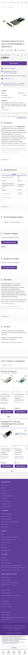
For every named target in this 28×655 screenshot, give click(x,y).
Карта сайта (4, 527)
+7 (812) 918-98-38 (5, 615)
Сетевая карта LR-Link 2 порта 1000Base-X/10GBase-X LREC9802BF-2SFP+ (5, 397)
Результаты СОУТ (6, 504)
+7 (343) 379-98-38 (5, 580)
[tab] (8, 116)
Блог (2, 534)
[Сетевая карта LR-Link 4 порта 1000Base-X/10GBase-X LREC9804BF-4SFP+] (7, 435)
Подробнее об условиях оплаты (11, 342)
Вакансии (4, 490)
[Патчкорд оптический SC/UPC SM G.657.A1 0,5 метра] (21, 435)
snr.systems (4, 547)
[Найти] (22, 2)
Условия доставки (6, 519)
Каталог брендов (6, 501)
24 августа (7, 73)
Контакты (3, 493)
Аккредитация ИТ (6, 506)
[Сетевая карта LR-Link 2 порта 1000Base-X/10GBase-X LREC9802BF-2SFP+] (7, 380)
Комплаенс (4, 524)
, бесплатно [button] (10, 73)
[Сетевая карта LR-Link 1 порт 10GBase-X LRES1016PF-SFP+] (21, 380)
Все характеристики (7, 97)
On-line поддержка (6, 514)
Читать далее (5, 109)
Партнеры (4, 498)
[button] (14, 23)
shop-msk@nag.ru (6, 563)
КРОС (2, 545)
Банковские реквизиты (7, 496)
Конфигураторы (5, 550)
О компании (4, 485)
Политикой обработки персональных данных (13, 642)
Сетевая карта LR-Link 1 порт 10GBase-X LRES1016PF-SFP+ (19, 397)
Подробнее (4, 159)
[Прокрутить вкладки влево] (1, 116)
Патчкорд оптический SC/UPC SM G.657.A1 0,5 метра (18, 451)
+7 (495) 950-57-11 (5, 560)
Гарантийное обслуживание (9, 522)
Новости (3, 488)
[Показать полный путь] (3, 7)
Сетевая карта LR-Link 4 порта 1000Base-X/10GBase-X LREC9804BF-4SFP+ (5, 451)
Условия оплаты (5, 516)
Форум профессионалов (8, 539)
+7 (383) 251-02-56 (5, 604)
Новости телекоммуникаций (9, 537)
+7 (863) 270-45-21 (5, 593)
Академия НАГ (5, 542)
